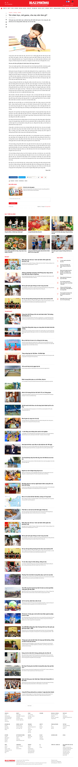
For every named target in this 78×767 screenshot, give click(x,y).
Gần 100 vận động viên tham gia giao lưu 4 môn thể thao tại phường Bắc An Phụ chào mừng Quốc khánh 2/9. (37, 409)
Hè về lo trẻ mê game (28, 187)
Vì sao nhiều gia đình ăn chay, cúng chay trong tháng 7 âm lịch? (15, 251)
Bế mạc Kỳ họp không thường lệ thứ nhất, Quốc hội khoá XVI (37, 298)
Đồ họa (64, 735)
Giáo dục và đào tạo (54, 714)
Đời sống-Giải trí (30, 748)
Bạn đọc (29, 735)
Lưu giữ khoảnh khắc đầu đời (35, 232)
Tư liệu (41, 728)
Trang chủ (10, 12)
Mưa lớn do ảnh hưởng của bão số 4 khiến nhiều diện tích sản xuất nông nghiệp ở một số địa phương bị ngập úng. (38, 462)
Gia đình (19, 12)
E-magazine (67, 5)
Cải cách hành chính (8, 718)
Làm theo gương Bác (8, 717)
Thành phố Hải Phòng (66, 725)
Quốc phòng (7, 721)
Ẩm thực (6, 740)
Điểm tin (29, 746)
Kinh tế (9, 8)
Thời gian (43, 206)
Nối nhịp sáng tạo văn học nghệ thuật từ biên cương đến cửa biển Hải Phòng (37, 484)
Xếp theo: (39, 206)
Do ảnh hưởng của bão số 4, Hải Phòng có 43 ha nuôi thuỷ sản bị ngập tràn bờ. (35, 368)
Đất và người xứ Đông (20, 735)
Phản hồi (29, 737)
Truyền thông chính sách (67, 749)
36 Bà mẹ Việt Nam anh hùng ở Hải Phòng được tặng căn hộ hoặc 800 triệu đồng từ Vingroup (37, 273)
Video (64, 5)
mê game (12, 180)
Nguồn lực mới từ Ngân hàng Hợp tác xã (32, 470)
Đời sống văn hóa (19, 725)
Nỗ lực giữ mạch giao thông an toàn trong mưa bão (35, 285)
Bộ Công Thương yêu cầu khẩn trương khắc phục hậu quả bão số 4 (38, 666)
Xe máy (41, 747)
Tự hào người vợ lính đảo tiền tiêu (65, 261)
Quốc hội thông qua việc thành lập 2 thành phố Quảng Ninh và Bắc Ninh (38, 679)
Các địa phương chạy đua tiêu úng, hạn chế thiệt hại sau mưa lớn (37, 458)
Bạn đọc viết (30, 736)
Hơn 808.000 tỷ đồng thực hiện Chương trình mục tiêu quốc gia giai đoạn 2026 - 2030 (38, 627)
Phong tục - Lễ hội (19, 736)
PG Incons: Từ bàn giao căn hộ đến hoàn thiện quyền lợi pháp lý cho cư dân (37, 614)
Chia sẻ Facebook (14, 177)
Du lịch (41, 735)
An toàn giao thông (31, 751)
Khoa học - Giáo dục (22, 8)
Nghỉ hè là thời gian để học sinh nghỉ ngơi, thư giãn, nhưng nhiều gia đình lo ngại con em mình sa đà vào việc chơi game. (36, 190)
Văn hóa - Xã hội (7, 748)
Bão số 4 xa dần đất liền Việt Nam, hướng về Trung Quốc (36, 496)
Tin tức (6, 714)
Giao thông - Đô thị (19, 718)
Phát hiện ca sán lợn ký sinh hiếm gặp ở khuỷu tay (35, 509)
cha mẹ (16, 180)
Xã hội (12, 8)
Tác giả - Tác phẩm (19, 726)
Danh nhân (18, 739)
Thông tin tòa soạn (54, 760)
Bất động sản (34, 8)
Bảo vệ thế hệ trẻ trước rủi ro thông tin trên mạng (34, 340)
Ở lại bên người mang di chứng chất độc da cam (62, 251)
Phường (52, 726)
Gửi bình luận (13, 203)
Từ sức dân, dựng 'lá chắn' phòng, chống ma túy (34, 561)
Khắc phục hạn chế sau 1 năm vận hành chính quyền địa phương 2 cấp (36, 260)
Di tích (17, 737)
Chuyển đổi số (53, 718)
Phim (5, 752)
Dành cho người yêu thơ (32, 726)
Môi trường (30, 717)
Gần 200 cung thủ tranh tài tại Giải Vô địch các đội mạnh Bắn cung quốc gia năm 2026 (37, 588)
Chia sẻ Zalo (22, 177)
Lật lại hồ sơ (7, 751)
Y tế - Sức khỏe (30, 714)
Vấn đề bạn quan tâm (66, 752)
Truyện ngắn (30, 725)
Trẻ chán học (21, 180)
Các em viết (30, 729)
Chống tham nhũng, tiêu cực (67, 717)
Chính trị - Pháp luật (19, 746)
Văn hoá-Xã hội (18, 748)
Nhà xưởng (6, 726)
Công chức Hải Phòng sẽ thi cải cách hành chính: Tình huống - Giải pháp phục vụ (38, 315)
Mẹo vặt (6, 741)
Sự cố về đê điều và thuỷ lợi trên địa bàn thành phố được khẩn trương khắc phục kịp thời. (37, 381)
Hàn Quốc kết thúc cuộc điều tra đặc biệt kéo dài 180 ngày (37, 444)
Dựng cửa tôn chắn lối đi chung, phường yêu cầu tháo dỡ (36, 653)
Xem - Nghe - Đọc (19, 728)
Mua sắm (6, 739)
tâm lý (26, 180)
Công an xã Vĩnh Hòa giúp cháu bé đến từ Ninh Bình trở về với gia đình (39, 251)
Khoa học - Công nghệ (54, 717)
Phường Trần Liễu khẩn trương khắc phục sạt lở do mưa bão (37, 575)
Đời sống (67, 8)
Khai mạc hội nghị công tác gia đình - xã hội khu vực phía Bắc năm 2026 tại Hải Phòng (66, 272)
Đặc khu (52, 728)
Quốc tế (51, 8)
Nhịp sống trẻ (7, 737)
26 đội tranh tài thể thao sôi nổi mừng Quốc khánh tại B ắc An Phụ (38, 406)
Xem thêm (30, 705)
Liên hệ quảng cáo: (54, 762)
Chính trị (5, 8)
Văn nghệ (47, 8)
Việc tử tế (29, 718)
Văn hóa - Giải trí (41, 8)
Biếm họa (29, 732)
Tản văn (29, 728)
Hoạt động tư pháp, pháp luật (67, 748)
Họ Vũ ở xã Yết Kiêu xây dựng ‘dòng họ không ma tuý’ (62, 232)
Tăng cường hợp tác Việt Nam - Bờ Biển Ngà (33, 353)
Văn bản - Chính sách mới (67, 747)
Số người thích (47, 206)
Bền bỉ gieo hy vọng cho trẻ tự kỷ (30, 418)
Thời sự (29, 747)
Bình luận (41, 726)
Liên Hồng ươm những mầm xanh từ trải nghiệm (35, 431)
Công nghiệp (18, 714)
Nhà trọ (6, 729)
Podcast (71, 5)
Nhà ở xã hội (7, 728)
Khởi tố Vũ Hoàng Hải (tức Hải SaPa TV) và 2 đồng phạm (36, 392)
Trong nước (65, 726)
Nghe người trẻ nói (31, 752)
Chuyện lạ (41, 737)
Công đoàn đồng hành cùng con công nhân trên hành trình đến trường (38, 328)
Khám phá (41, 736)
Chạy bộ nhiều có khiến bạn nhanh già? (14, 232)
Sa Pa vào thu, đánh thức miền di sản (31, 601)
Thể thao (63, 8)
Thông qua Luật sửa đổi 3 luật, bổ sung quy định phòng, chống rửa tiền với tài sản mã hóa (38, 640)
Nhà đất (6, 725)
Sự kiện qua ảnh (54, 735)
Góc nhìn (16, 8)
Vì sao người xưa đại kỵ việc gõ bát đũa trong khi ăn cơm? (66, 294)
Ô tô (40, 746)
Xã (51, 725)
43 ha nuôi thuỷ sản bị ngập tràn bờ (31, 366)
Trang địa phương (57, 8)
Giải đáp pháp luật (66, 753)
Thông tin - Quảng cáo (55, 744)
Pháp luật (29, 8)
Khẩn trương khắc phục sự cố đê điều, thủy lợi (34, 379)
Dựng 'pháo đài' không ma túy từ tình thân (65, 278)
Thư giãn (29, 730)
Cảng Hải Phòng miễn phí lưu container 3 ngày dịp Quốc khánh (38, 692)
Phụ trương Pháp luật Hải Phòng (68, 745)
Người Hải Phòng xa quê (20, 740)
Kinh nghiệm (42, 739)
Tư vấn (64, 718)
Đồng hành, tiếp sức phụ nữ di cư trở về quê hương (66, 299)
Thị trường (18, 717)
